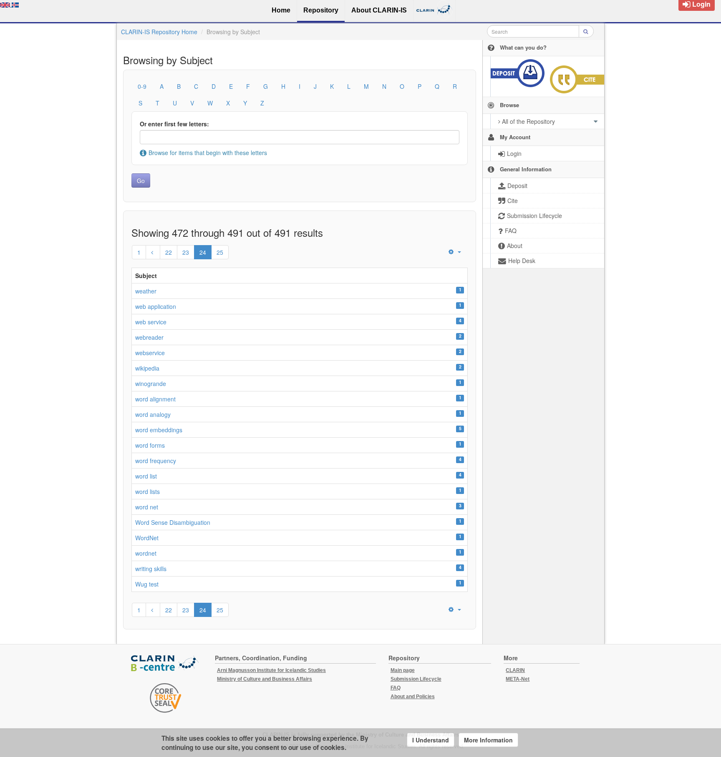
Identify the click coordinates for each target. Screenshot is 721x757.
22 (168, 252)
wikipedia (147, 368)
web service (150, 322)
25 (220, 252)
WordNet (147, 538)
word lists (147, 491)
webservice (150, 352)
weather (145, 291)
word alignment (155, 399)
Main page (403, 670)
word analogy (153, 414)
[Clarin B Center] (165, 664)
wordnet (145, 553)
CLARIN (515, 670)
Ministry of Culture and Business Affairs (264, 679)
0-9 (142, 86)
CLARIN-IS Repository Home (159, 32)
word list (146, 476)
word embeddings (158, 430)
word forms (150, 445)
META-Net (517, 679)
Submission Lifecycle (416, 679)
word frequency (155, 460)
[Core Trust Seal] (165, 698)
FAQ (396, 688)
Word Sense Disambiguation (172, 522)
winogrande (150, 383)
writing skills (150, 568)
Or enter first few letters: (174, 124)
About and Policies (413, 696)
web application (155, 306)
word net (146, 507)
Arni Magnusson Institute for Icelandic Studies (271, 670)
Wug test (147, 584)
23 (185, 252)
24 (202, 252)
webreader (149, 337)
